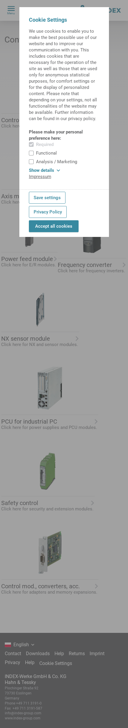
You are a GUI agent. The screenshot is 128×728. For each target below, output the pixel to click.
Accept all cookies (53, 226)
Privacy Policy (48, 212)
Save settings (47, 197)
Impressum (40, 176)
